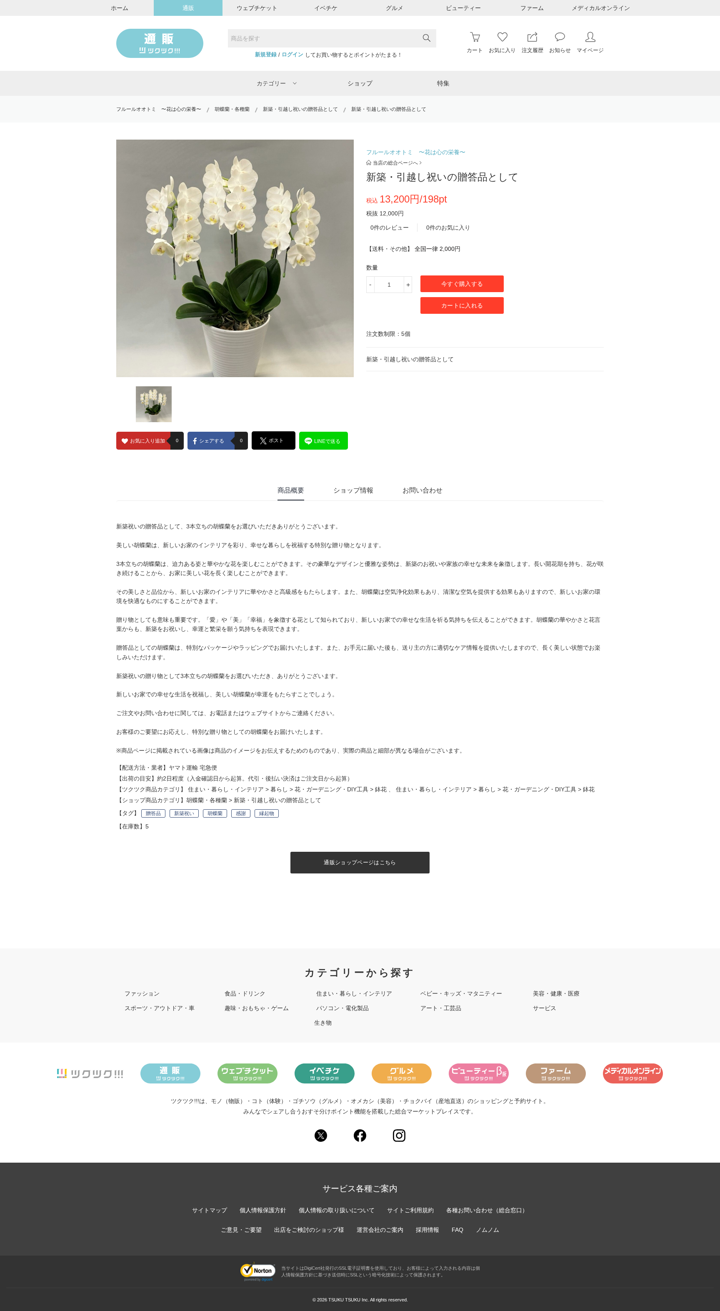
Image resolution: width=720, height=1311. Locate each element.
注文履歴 (532, 50)
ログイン (292, 55)
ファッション (142, 993)
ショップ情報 (353, 490)
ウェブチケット (257, 8)
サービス (544, 1008)
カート (475, 50)
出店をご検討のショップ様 (309, 1229)
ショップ (360, 83)
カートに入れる (462, 305)
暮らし (279, 789)
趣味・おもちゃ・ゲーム (257, 1008)
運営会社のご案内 (380, 1229)
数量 (372, 267)
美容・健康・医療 (556, 993)
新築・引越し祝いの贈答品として (300, 109)
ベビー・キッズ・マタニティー (461, 993)
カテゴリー (271, 83)
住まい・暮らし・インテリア (226, 789)
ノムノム (487, 1229)
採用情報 (427, 1229)
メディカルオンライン (601, 8)
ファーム (532, 8)
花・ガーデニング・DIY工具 (331, 789)
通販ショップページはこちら (360, 862)
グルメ (394, 8)
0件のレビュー (389, 227)
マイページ (590, 50)
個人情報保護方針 (263, 1210)
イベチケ (326, 8)
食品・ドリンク (245, 993)
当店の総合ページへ (395, 163)
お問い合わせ (422, 490)
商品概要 (291, 490)
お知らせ (560, 50)
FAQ (457, 1229)
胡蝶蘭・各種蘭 (232, 109)
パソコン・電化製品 (342, 1008)
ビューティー (463, 8)
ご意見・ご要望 (241, 1229)
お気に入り (502, 50)
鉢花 (381, 789)
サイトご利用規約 (410, 1210)
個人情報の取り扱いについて (337, 1210)
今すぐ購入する (462, 283)
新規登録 (266, 55)
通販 (188, 8)
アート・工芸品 (440, 1008)
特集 (443, 83)
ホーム (119, 8)
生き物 (323, 1022)
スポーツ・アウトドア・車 (160, 1008)
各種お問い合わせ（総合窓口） (487, 1210)
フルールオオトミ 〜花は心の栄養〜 (158, 109)
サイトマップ (209, 1210)
